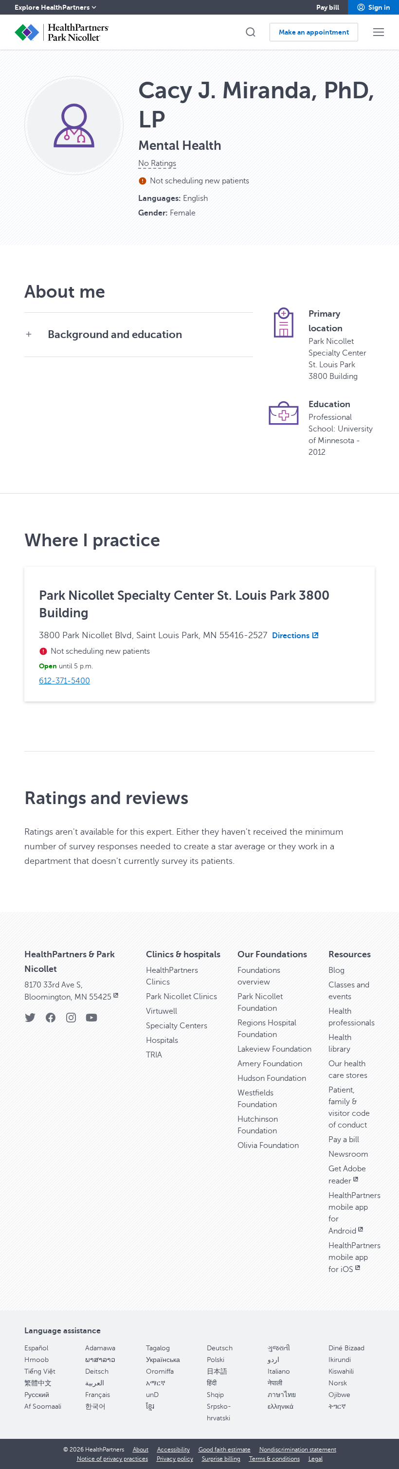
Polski (215, 1359)
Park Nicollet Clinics (181, 996)
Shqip (215, 1394)
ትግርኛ (337, 1406)
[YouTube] (91, 1021)
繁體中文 (38, 1383)
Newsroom (348, 1154)
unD (152, 1394)
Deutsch (220, 1348)
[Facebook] (50, 1021)
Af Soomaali (42, 1406)
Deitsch (97, 1371)
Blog (336, 970)
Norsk (337, 1383)
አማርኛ (155, 1383)
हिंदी (212, 1383)
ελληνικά (280, 1406)
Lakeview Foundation (274, 1049)
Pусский (36, 1394)
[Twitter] (30, 1021)
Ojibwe (339, 1394)
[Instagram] (71, 1021)
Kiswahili (341, 1371)
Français (97, 1394)
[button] (373, 7)
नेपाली (275, 1383)
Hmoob (36, 1359)
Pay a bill (343, 1139)
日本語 (217, 1371)
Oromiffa (160, 1371)
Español (36, 1348)
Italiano (279, 1371)
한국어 (95, 1406)
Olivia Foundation (268, 1145)
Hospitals (162, 1040)
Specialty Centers (176, 1025)
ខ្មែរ (150, 1406)
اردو (273, 1359)
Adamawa (100, 1348)
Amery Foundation (269, 1063)
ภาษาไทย (282, 1394)
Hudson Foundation (271, 1078)
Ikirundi (339, 1359)
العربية (94, 1383)
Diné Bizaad (346, 1348)
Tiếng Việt (39, 1371)
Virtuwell (161, 1011)
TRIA (154, 1055)
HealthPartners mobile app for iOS (354, 1257)
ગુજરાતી (279, 1348)
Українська (163, 1359)
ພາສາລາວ (100, 1359)
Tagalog (158, 1348)
